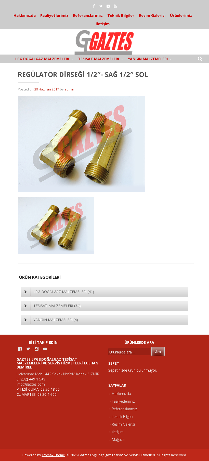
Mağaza (118, 439)
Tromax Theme (53, 455)
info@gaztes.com (31, 384)
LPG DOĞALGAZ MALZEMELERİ (42, 58)
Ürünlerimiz (181, 15)
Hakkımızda (25, 15)
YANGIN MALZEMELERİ (148, 58)
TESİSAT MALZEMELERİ (98, 58)
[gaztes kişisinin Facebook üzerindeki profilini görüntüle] (20, 349)
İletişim (103, 23)
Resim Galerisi (152, 15)
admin (69, 89)
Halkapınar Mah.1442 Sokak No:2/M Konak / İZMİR (58, 374)
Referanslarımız (88, 15)
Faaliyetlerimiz (54, 15)
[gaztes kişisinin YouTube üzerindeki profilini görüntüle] (45, 349)
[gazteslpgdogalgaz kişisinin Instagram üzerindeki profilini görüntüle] (37, 349)
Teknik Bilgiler (120, 15)
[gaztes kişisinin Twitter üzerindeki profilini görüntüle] (28, 349)
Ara (158, 351)
